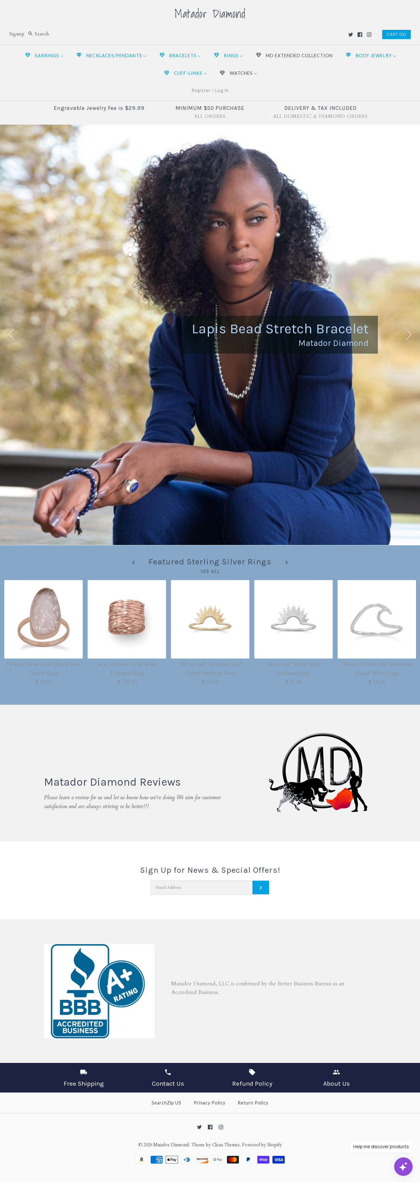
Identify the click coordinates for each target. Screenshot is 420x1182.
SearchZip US (166, 1102)
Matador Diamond (171, 1145)
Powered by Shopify (262, 1145)
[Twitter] (350, 34)
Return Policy (253, 1102)
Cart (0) (396, 34)
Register (201, 90)
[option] (210, 335)
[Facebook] (360, 34)
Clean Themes (226, 1145)
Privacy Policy (209, 1102)
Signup (17, 34)
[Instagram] (369, 34)
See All (210, 571)
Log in (222, 90)
